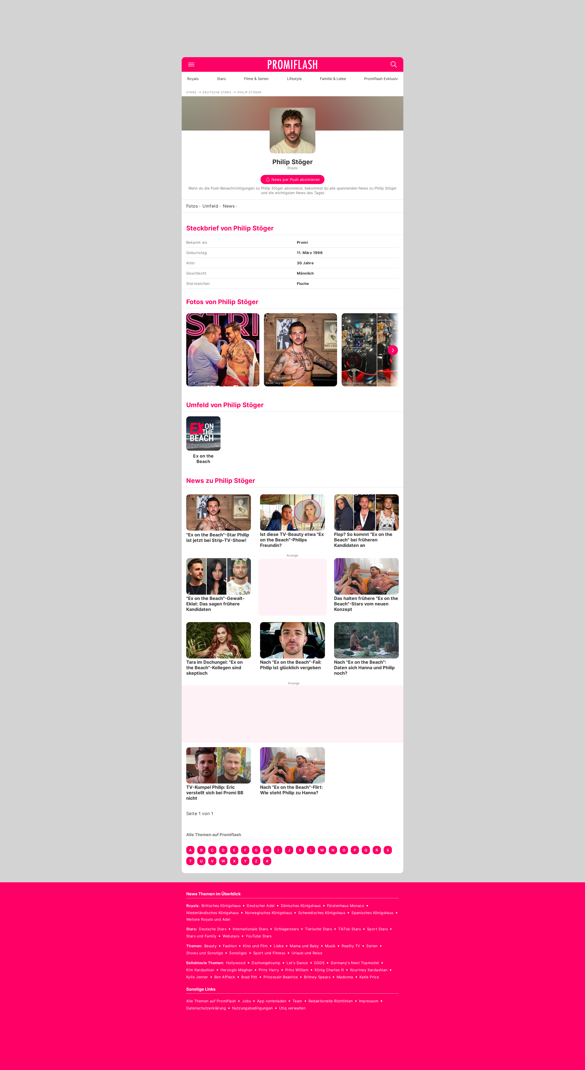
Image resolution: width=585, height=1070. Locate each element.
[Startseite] (292, 64)
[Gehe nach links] (192, 350)
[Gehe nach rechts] (393, 350)
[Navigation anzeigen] (191, 64)
